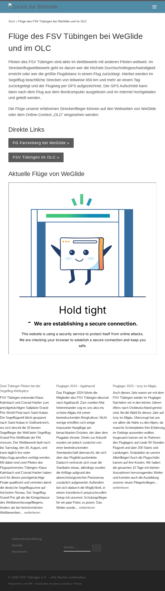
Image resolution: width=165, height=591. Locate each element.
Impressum (19, 551)
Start (11, 21)
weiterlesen (32, 512)
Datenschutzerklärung (27, 539)
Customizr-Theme (71, 583)
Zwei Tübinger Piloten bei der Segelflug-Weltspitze (20, 388)
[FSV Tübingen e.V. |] (33, 6)
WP (30, 583)
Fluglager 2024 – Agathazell (75, 386)
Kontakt (17, 545)
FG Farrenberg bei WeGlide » (41, 143)
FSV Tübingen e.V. (33, 577)
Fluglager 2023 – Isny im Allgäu (134, 386)
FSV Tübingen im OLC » (36, 157)
